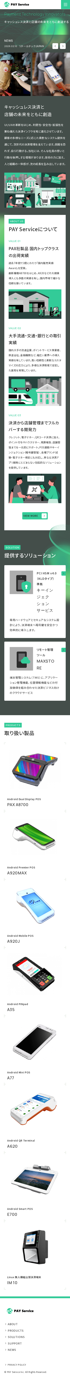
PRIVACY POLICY (17, 1364)
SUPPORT (15, 1343)
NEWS (12, 1350)
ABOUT (13, 1324)
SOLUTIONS (16, 1337)
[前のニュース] (55, 46)
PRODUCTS (16, 1330)
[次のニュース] (63, 46)
